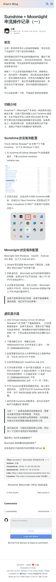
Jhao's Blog (10, 4)
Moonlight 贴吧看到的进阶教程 (19, 442)
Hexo (23, 574)
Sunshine (8, 110)
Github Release (29, 152)
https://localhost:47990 (19, 203)
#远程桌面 (42, 483)
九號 (36, 565)
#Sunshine (12, 483)
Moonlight (22, 110)
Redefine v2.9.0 (39, 574)
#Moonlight (23, 483)
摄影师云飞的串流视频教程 (17, 437)
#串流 (33, 483)
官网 (34, 144)
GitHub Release (19, 144)
